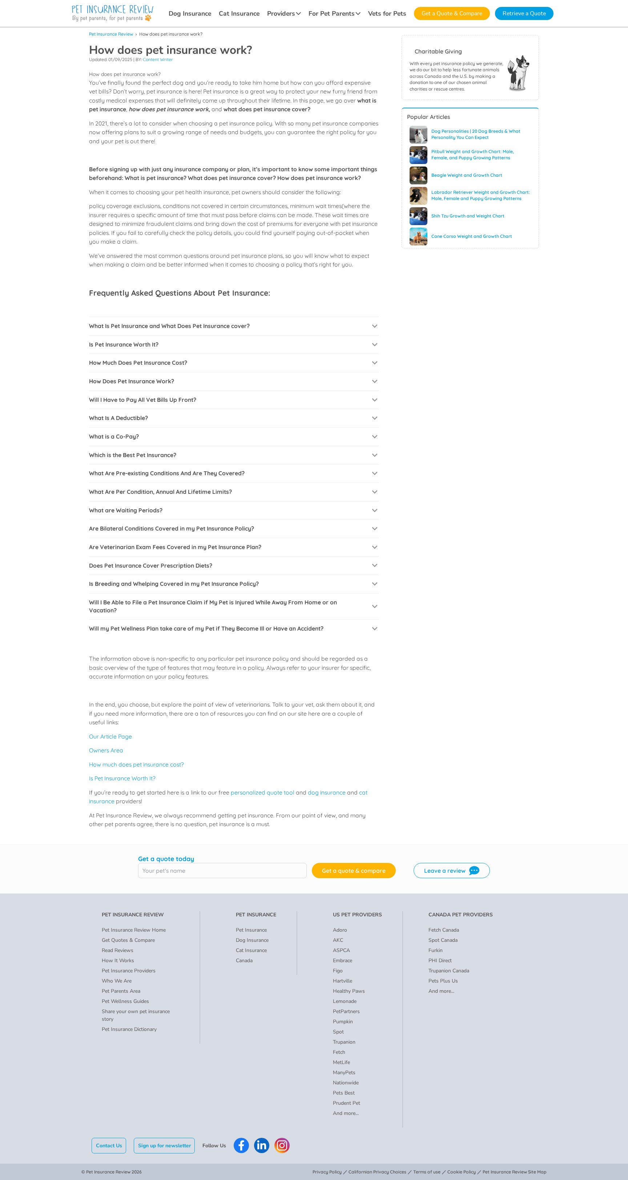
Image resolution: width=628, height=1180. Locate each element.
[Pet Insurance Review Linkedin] (261, 1145)
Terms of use (426, 1172)
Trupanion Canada (448, 970)
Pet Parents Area (121, 991)
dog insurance (326, 792)
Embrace (342, 960)
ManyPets (344, 1072)
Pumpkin (343, 1021)
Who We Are (117, 980)
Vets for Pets (387, 13)
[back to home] (112, 13)
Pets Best (344, 1092)
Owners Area (106, 750)
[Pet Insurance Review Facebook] (241, 1145)
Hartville (342, 980)
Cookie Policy (461, 1172)
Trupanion (344, 1042)
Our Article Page (110, 736)
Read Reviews (117, 950)
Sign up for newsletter (164, 1145)
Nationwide (346, 1082)
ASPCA (341, 950)
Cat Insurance (239, 13)
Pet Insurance (251, 930)
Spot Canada (443, 940)
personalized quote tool (261, 792)
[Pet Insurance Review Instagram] (282, 1145)
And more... (346, 1113)
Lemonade (345, 1001)
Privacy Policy (327, 1172)
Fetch (339, 1052)
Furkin (435, 950)
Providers (281, 13)
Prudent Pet (346, 1103)
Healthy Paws (349, 991)
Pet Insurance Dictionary (129, 1029)
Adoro (340, 930)
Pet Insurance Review (111, 34)
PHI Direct (440, 960)
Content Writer (158, 59)
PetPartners (346, 1011)
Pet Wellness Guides (125, 1001)
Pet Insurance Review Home (134, 930)
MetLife (341, 1062)
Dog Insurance (190, 13)
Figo (338, 970)
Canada (244, 960)
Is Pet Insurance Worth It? (122, 778)
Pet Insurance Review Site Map (515, 1172)
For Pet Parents (332, 13)
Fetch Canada (443, 930)
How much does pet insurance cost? (136, 764)
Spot (338, 1031)
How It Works (118, 960)
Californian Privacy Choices (377, 1172)
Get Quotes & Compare (128, 940)
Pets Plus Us (443, 980)
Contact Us (109, 1145)
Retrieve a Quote (524, 13)
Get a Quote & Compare (452, 13)
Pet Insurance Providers (129, 970)
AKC (338, 940)
